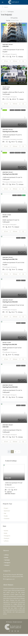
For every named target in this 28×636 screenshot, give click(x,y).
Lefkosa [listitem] (6, 541)
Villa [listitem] (5, 513)
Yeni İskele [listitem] (7, 560)
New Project (17, 110)
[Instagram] (12, 631)
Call (7, 61)
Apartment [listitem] (7, 510)
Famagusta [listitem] (7, 535)
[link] (14, 32)
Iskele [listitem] (5, 533)
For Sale (14, 24)
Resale (23, 24)
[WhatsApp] (18, 631)
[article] (14, 480)
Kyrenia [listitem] (6, 530)
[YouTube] (15, 631)
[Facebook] (9, 631)
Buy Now (19, 24)
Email (16, 61)
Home (4, 11)
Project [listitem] (6, 508)
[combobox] (16, 20)
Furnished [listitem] (6, 518)
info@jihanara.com (10, 579)
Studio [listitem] (6, 516)
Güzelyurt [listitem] (6, 538)
